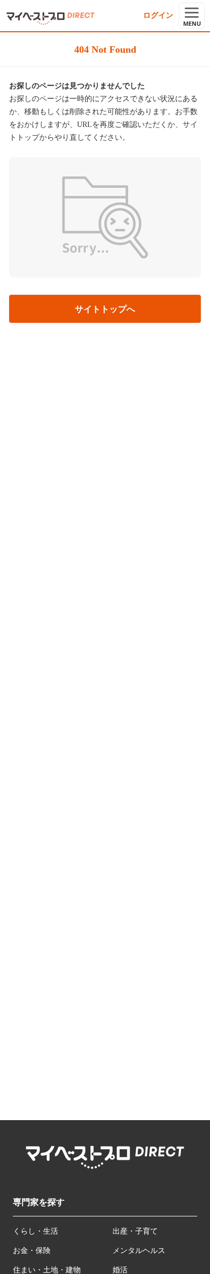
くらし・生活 (35, 1231)
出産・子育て (135, 1231)
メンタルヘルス (139, 1251)
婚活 (120, 1270)
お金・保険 (32, 1251)
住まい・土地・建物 (47, 1270)
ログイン (158, 15)
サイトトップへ (105, 309)
